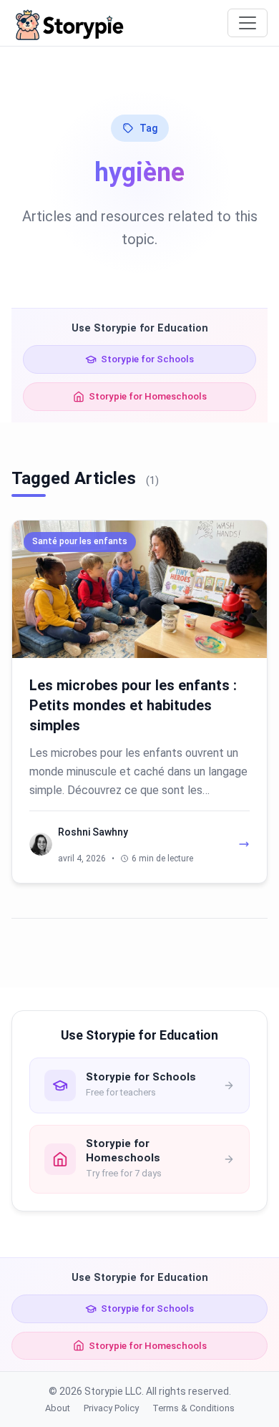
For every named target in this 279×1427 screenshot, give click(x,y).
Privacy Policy (111, 1408)
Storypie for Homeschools (148, 396)
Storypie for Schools (147, 358)
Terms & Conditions (193, 1408)
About (57, 1408)
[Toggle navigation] (247, 23)
